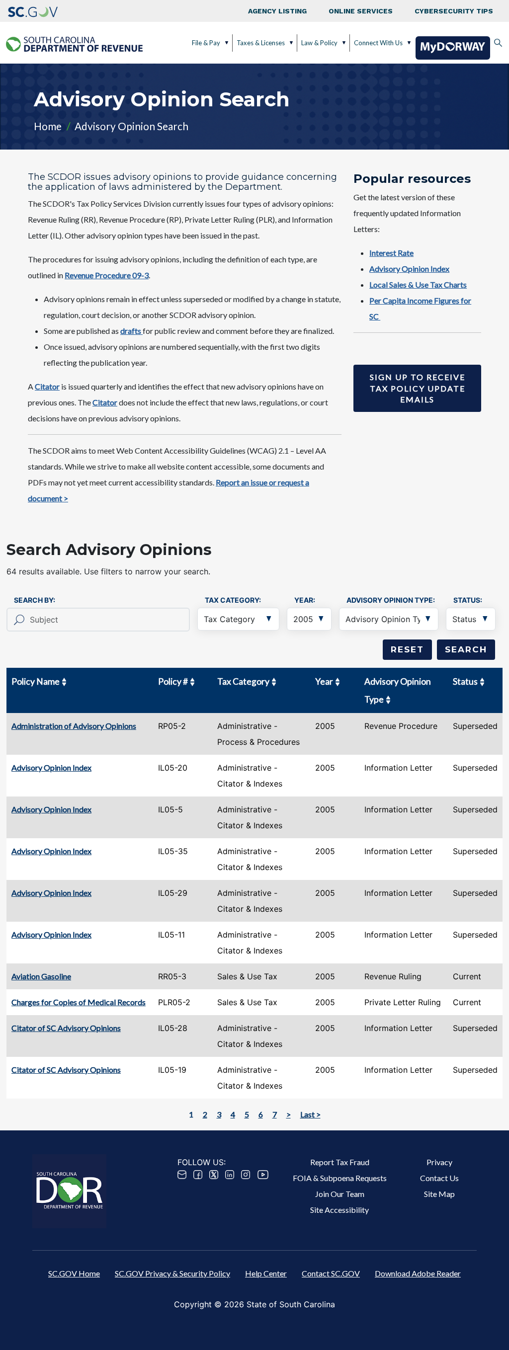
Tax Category (243, 681)
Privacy (439, 1162)
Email (181, 1174)
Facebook (197, 1174)
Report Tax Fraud (339, 1162)
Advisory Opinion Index (51, 767)
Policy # (173, 681)
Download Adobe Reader (418, 1273)
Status (465, 681)
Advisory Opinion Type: (390, 600)
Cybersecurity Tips (454, 11)
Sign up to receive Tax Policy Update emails (417, 388)
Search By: (34, 600)
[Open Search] (498, 43)
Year (324, 681)
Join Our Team (339, 1193)
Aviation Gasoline (41, 976)
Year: (304, 600)
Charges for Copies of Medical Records (78, 1002)
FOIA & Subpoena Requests (340, 1178)
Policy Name (35, 681)
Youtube (263, 1174)
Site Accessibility (339, 1209)
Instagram (245, 1174)
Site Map (439, 1193)
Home (48, 126)
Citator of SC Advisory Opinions (66, 1027)
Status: (467, 600)
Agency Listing (277, 11)
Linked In (229, 1174)
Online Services (361, 11)
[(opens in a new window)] (33, 11)
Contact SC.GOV (331, 1273)
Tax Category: (233, 600)
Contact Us (439, 1178)
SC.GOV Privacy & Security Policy (172, 1273)
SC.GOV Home (74, 1273)
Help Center (266, 1273)
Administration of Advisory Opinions (73, 725)
